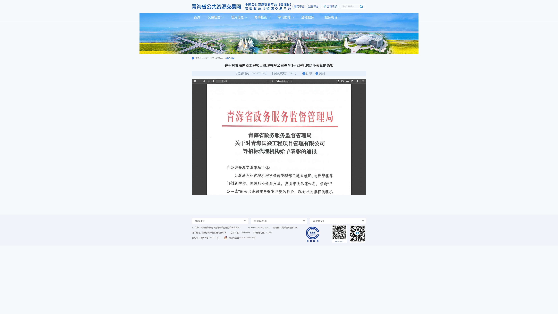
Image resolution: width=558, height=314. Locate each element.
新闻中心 (220, 58)
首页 (197, 17)
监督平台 (313, 6)
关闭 (322, 73)
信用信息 (237, 17)
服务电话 (331, 17)
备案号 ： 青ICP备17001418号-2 (206, 238)
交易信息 (214, 17)
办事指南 (260, 17)
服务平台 (299, 6)
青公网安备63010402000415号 (242, 238)
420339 (269, 233)
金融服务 (307, 17)
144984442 (245, 233)
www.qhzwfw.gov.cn (259, 227)
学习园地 (284, 17)
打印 (309, 73)
